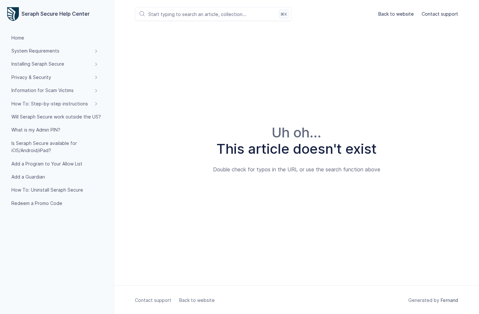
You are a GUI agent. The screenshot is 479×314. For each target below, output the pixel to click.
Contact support (440, 14)
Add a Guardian (28, 177)
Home (17, 37)
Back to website (396, 14)
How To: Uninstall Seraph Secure (47, 190)
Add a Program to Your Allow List (46, 163)
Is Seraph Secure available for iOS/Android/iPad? (44, 146)
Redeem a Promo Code (36, 203)
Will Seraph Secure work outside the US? (56, 116)
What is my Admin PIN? (35, 130)
